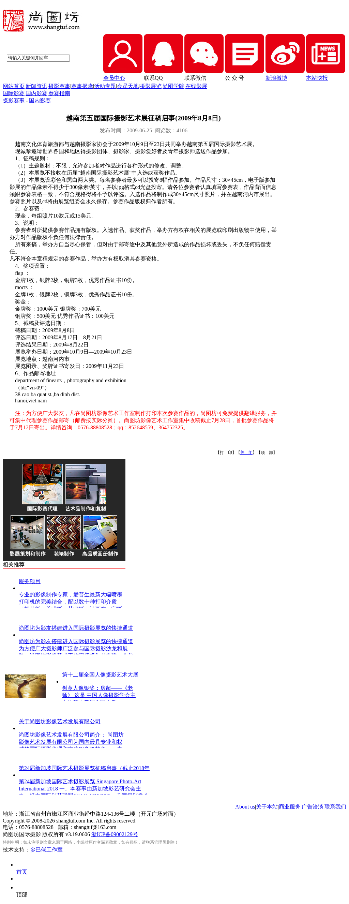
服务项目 (30, 581)
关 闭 (246, 452)
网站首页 (14, 86)
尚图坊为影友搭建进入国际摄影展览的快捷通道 (76, 628)
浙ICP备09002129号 (114, 834)
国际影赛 (14, 93)
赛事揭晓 (82, 86)
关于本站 (267, 807)
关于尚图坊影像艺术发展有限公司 (60, 721)
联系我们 (335, 807)
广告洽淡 (312, 807)
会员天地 (128, 86)
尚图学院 (173, 86)
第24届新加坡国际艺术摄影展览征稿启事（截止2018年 (84, 768)
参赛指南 (59, 93)
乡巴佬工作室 (46, 850)
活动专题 (105, 86)
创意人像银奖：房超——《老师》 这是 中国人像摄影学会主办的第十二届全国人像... (99, 695)
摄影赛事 (59, 86)
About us (245, 807)
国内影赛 (36, 93)
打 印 (226, 452)
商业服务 (290, 807)
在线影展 (196, 86)
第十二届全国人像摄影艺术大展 (100, 675)
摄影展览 (151, 86)
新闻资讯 (36, 86)
